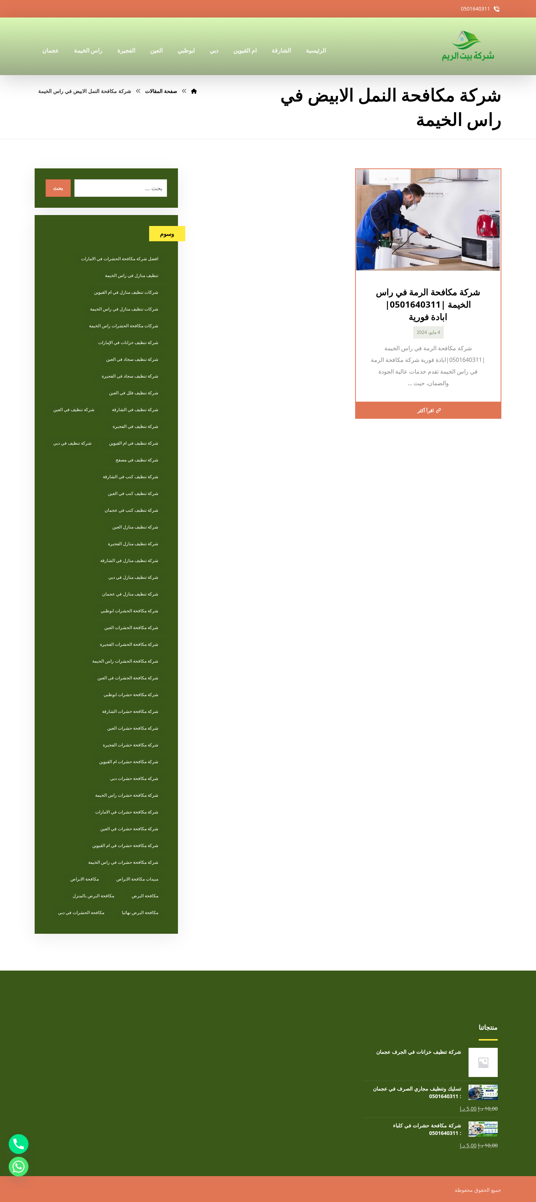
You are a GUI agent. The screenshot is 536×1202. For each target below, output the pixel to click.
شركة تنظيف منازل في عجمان (130, 594)
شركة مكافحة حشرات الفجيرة (130, 745)
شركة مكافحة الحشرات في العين (127, 678)
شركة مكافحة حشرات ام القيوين (128, 761)
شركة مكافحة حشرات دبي (134, 778)
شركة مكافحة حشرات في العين (129, 829)
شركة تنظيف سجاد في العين (132, 359)
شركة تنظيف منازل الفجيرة (133, 543)
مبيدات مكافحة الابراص (137, 879)
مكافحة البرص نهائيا (140, 912)
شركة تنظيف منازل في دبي (133, 577)
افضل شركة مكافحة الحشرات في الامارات (119, 258)
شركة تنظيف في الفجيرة (135, 426)
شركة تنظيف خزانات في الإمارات (128, 342)
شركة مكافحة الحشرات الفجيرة (129, 644)
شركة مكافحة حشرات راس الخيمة (126, 795)
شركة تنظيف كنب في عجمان (131, 510)
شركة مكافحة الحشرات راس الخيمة (125, 661)
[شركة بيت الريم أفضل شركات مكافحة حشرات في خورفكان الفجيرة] (467, 46)
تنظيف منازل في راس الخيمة (131, 275)
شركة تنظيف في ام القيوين (133, 443)
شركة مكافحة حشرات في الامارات (126, 812)
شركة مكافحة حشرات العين (132, 728)
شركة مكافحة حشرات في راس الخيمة (123, 862)
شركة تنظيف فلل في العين (133, 393)
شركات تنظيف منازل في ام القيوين (126, 292)
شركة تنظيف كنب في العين (133, 493)
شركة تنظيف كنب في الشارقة (130, 476)
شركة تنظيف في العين (73, 409)
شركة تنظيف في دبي (72, 443)
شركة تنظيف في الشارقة (135, 409)
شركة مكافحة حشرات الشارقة (130, 711)
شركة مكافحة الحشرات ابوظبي (129, 611)
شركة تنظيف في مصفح (137, 460)
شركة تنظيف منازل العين (135, 527)
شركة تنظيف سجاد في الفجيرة (130, 376)
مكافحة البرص (145, 896)
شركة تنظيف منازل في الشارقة (129, 560)
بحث (58, 187)
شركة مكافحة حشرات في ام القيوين (125, 845)
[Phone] (18, 1144)
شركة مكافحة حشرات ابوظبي (131, 694)
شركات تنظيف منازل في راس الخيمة (124, 309)
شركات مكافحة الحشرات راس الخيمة (123, 326)
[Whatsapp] (18, 1166)
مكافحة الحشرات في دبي (81, 912)
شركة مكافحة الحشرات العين (131, 627)
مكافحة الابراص (84, 879)
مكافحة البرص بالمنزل (93, 896)
